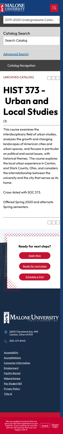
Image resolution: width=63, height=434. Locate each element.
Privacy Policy (12, 388)
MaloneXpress (12, 378)
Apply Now (35, 255)
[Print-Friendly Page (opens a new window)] (53, 78)
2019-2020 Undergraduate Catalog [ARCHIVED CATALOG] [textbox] (32, 20)
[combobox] (31, 20)
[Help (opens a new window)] (57, 78)
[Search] (55, 40)
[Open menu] (54, 8)
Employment (11, 368)
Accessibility (11, 352)
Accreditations (12, 357)
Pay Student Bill (13, 383)
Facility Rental (12, 373)
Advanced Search (16, 54)
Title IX (8, 393)
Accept (45, 425)
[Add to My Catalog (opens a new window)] (49, 78)
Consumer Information (17, 362)
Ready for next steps (35, 266)
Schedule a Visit (35, 276)
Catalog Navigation (21, 65)
